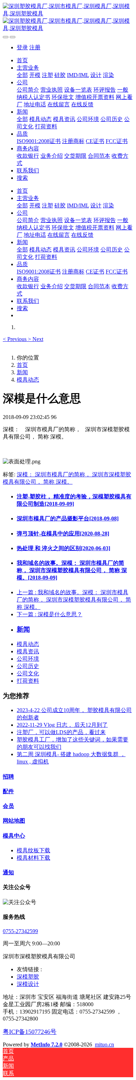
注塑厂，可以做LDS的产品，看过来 (61, 732)
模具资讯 (28, 651)
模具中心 (14, 836)
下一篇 (49, 614)
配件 (8, 791)
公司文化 (28, 673)
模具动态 (28, 380)
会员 (8, 806)
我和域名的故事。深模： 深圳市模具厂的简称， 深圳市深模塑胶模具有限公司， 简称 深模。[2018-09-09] (72, 570)
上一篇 (74, 599)
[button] (15, 339)
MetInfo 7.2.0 (46, 1044)
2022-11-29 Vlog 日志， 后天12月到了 (62, 725)
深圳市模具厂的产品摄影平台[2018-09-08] (68, 518)
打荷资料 (28, 681)
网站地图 (14, 821)
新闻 (22, 372)
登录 (22, 47)
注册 (34, 47)
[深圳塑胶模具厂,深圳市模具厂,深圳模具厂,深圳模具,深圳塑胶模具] (68, 17)
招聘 (8, 777)
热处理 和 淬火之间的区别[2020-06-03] (63, 548)
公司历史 (28, 666)
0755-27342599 (20, 931)
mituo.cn (104, 1044)
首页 (22, 60)
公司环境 (28, 659)
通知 (8, 872)
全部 (22, 75)
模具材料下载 (33, 858)
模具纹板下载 (33, 850)
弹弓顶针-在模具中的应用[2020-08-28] (63, 534)
